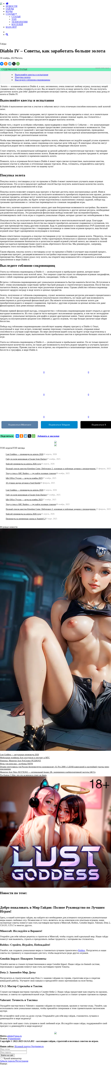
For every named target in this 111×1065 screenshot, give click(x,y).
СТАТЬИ (10, 14)
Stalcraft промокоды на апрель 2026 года (23, 464)
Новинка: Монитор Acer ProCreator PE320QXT (20, 761)
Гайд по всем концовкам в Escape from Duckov (26, 459)
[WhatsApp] (18, 63)
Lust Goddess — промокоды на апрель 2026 (24, 454)
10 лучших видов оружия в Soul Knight (23, 483)
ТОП (14, 19)
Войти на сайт (7, 1055)
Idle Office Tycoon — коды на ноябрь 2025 (24, 478)
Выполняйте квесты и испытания (31, 74)
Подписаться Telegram (59, 425)
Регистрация (22, 1061)
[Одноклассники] (6, 63)
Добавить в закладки (48, 436)
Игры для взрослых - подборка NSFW (16, 764)
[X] (14, 63)
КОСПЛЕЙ (17, 24)
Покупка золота (22, 77)
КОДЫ (9, 11)
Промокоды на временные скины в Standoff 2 (25, 519)
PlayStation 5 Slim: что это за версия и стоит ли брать (23, 775)
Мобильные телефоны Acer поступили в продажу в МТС (25, 758)
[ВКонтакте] (1, 63)
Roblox (81, 950)
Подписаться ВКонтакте (19, 425)
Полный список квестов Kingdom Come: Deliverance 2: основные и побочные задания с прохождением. (51, 469)
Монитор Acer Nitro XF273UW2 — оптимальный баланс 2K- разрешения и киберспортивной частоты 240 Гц (48, 772)
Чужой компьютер (12, 1058)
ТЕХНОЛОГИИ (20, 22)
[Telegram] (10, 63)
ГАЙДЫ (10, 9)
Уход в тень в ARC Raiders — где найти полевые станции (31, 473)
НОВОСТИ (11, 6)
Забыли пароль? (8, 1061)
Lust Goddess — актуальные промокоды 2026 (19, 755)
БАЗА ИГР (11, 27)
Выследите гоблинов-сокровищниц (32, 80)
